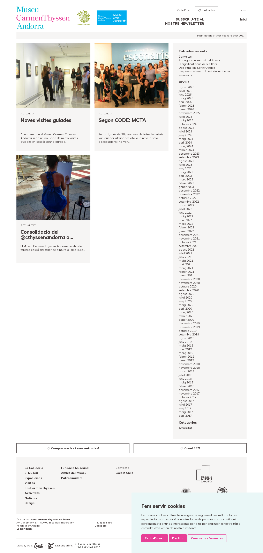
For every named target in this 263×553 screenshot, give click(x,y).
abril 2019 (185, 349)
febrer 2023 (186, 183)
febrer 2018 (186, 386)
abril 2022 (185, 220)
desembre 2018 (189, 364)
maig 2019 (186, 345)
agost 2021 (186, 249)
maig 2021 (186, 260)
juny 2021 (185, 257)
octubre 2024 (187, 124)
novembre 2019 (189, 327)
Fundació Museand (75, 468)
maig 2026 (186, 98)
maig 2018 (186, 382)
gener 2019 (186, 360)
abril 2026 (185, 102)
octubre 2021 (187, 242)
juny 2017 (185, 408)
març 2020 (186, 312)
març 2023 (186, 179)
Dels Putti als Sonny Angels (197, 68)
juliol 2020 (185, 297)
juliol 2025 (185, 117)
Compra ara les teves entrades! (74, 448)
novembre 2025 (189, 113)
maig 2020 (186, 305)
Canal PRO (191, 448)
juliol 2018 (185, 375)
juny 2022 (185, 212)
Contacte (122, 468)
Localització (124, 473)
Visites (30, 483)
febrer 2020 (186, 316)
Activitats (32, 493)
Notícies (209, 35)
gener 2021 (186, 275)
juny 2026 (185, 94)
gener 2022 (186, 231)
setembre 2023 (189, 157)
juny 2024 (185, 135)
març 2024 (186, 146)
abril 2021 (185, 264)
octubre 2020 (187, 286)
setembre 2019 (189, 334)
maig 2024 (186, 139)
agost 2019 (186, 338)
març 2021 (186, 268)
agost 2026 (186, 87)
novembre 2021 (189, 238)
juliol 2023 (185, 164)
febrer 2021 (186, 272)
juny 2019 (185, 342)
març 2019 (186, 353)
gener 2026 (186, 109)
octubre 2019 (187, 331)
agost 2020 (186, 294)
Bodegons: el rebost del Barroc (200, 60)
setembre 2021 (189, 246)
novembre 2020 (189, 283)
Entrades (208, 10)
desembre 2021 (189, 235)
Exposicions (33, 478)
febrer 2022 (186, 227)
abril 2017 (185, 415)
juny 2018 (185, 379)
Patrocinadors (72, 478)
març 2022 (186, 224)
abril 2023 (185, 176)
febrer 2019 (186, 356)
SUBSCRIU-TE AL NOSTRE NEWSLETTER (184, 21)
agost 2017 (186, 401)
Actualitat (185, 428)
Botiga (30, 503)
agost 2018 (186, 371)
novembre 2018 (189, 367)
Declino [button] (177, 538)
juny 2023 (185, 168)
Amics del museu (74, 473)
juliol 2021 (185, 253)
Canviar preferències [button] (207, 538)
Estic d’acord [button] (154, 538)
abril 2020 (185, 308)
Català (182, 10)
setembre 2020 (189, 290)
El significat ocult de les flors (198, 64)
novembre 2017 (189, 393)
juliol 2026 (185, 91)
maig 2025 (186, 120)
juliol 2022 (185, 209)
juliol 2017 (185, 404)
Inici (243, 19)
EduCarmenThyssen (40, 488)
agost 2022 (186, 205)
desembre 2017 (189, 390)
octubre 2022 (187, 198)
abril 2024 (185, 142)
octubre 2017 (187, 397)
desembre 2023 (189, 153)
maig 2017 (186, 412)
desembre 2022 (189, 190)
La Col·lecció (34, 468)
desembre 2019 (189, 323)
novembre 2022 (189, 194)
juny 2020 (185, 301)
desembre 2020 (189, 279)
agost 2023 (186, 161)
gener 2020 (186, 320)
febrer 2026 (186, 105)
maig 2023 (186, 172)
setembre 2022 (189, 201)
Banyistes (185, 56)
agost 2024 (186, 128)
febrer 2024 (186, 150)
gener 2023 (186, 187)
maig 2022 (186, 216)
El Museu (31, 473)
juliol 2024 (185, 131)
